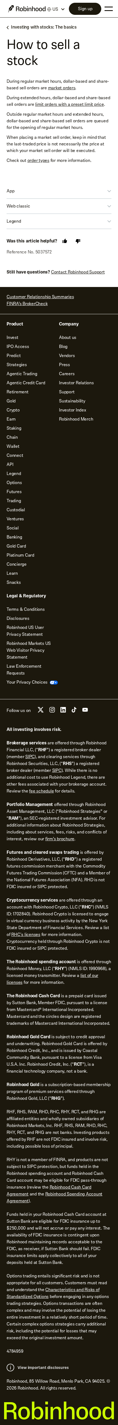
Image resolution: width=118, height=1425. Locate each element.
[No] (77, 241)
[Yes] (64, 241)
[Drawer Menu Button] (109, 9)
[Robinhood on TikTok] (74, 711)
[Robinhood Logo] (27, 8)
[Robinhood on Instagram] (52, 711)
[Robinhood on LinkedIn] (63, 711)
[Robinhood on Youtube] (85, 711)
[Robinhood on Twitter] (40, 712)
